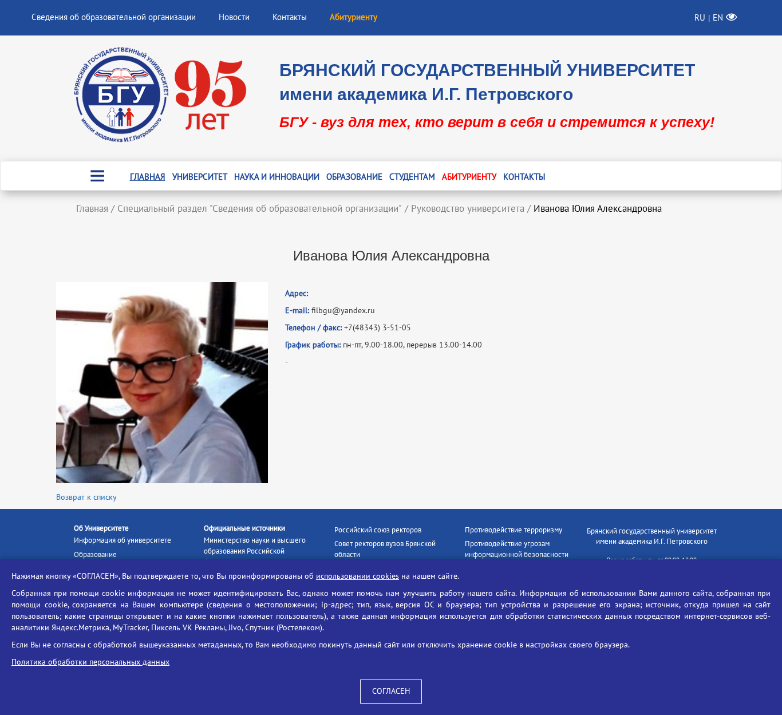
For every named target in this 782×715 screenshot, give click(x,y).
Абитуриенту (469, 177)
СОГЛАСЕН (391, 691)
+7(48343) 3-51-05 (377, 328)
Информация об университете (122, 540)
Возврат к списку (86, 497)
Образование (354, 177)
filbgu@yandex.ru (343, 310)
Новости (234, 17)
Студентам (412, 177)
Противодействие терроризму (513, 530)
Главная (147, 177)
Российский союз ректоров (377, 530)
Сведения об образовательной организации (113, 17)
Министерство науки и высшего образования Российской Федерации (255, 551)
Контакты (289, 17)
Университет (199, 177)
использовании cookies (357, 576)
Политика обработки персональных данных (90, 662)
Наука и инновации (276, 177)
